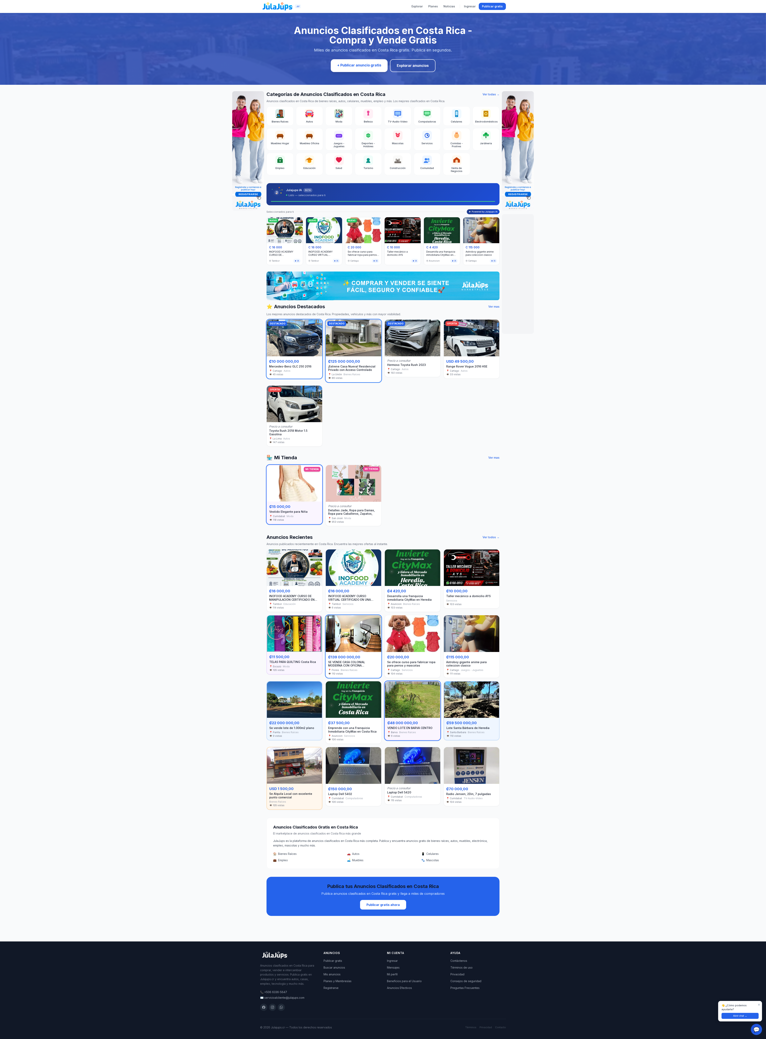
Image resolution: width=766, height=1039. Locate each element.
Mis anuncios (332, 974)
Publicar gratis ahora (383, 905)
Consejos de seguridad (465, 981)
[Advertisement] (518, 274)
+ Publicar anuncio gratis (359, 65)
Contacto (500, 1027)
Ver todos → (491, 537)
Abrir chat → (740, 1015)
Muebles (355, 860)
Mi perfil (392, 974)
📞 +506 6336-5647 (273, 992)
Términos (470, 1027)
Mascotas (430, 860)
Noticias (449, 6)
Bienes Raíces (285, 853)
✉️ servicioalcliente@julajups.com (282, 997)
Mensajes (393, 967)
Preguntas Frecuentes (465, 988)
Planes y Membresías (337, 981)
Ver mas (493, 306)
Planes (433, 6)
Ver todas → (491, 94)
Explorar (417, 6)
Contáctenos (458, 960)
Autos (353, 853)
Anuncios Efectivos (399, 988)
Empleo (280, 860)
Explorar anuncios (413, 65)
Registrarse (331, 988)
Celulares (430, 853)
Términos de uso (461, 967)
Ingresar (470, 6)
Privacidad (457, 974)
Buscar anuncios (334, 967)
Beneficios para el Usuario (404, 981)
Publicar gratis (492, 6)
